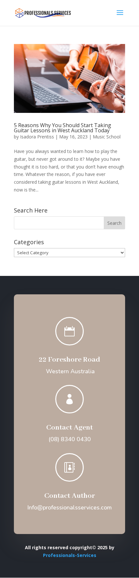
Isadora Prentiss (37, 137)
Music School (107, 137)
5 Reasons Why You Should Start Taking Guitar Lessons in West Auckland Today (62, 128)
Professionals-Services (69, 555)
